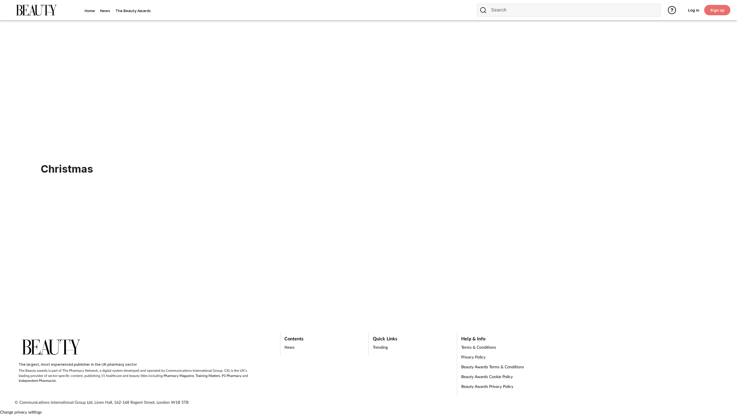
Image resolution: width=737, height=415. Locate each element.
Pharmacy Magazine (179, 375)
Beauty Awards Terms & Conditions (492, 366)
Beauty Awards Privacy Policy (487, 386)
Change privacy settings (21, 412)
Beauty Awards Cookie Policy (487, 376)
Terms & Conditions (478, 347)
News (289, 347)
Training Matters (207, 375)
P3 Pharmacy (232, 375)
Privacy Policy (473, 356)
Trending (380, 347)
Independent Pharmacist (37, 380)
